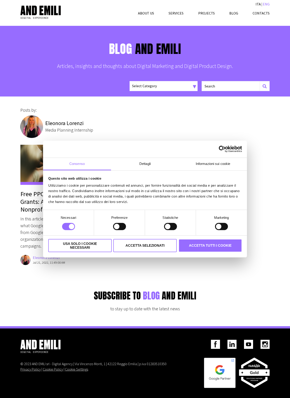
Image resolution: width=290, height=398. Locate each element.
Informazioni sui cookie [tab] (213, 163)
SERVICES (176, 13)
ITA (258, 4)
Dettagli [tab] (145, 163)
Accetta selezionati (145, 245)
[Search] (265, 86)
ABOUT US (146, 13)
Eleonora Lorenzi (46, 257)
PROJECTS (206, 13)
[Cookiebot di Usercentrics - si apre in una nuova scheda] (222, 149)
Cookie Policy (53, 369)
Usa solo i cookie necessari (80, 245)
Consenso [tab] (77, 163)
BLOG (233, 13)
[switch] (119, 226)
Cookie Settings (76, 369)
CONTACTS (261, 13)
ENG (266, 4)
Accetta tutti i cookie (210, 245)
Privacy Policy (30, 369)
